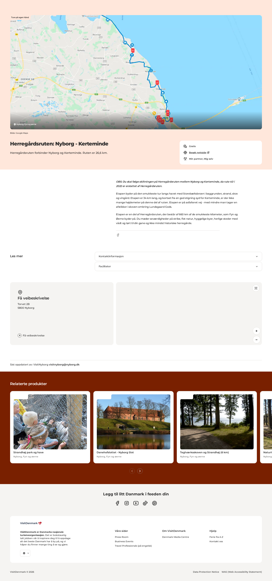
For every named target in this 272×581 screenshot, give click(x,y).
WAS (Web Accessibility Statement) (242, 571)
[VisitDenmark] (31, 523)
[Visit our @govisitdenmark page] (145, 503)
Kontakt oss (216, 541)
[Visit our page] (126, 503)
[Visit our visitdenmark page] (136, 503)
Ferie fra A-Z (216, 537)
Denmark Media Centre (175, 537)
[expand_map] (255, 288)
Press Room (121, 537)
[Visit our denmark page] (117, 503)
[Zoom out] (256, 339)
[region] (189, 313)
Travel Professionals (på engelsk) (133, 545)
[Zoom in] (256, 331)
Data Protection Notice (206, 571)
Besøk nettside (197, 152)
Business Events (124, 541)
